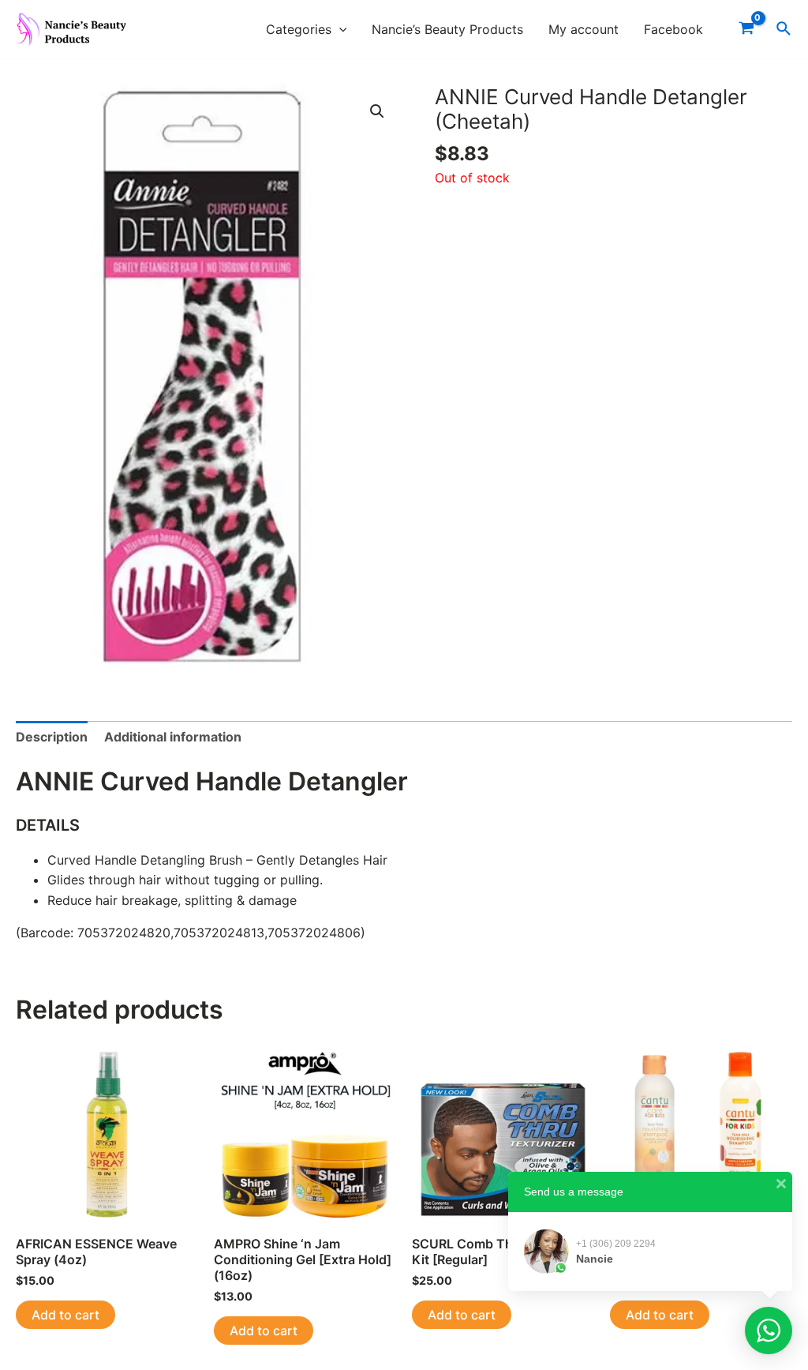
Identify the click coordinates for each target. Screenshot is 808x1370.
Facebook (673, 29)
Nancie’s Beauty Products (447, 29)
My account (583, 29)
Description (52, 737)
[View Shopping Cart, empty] (746, 29)
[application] (339, 29)
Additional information (172, 737)
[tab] (52, 737)
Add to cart (65, 1315)
